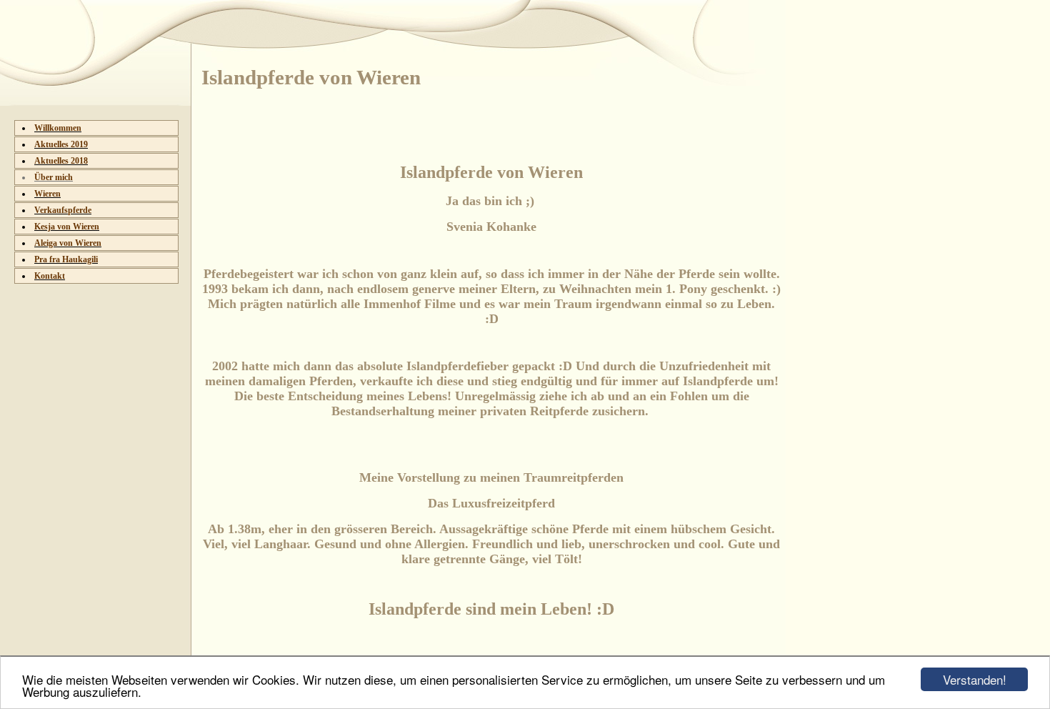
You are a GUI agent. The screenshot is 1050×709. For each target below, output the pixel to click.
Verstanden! (974, 679)
